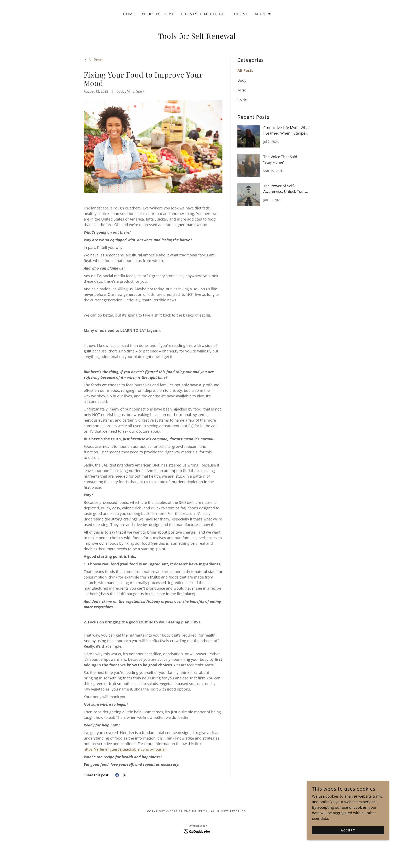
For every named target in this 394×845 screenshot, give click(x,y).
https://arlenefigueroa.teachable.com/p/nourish (125, 749)
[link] (93, 59)
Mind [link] (241, 90)
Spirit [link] (241, 99)
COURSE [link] (240, 14)
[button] (263, 13)
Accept (348, 830)
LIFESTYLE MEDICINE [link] (203, 14)
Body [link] (241, 80)
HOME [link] (129, 14)
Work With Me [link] (158, 14)
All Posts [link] (245, 70)
